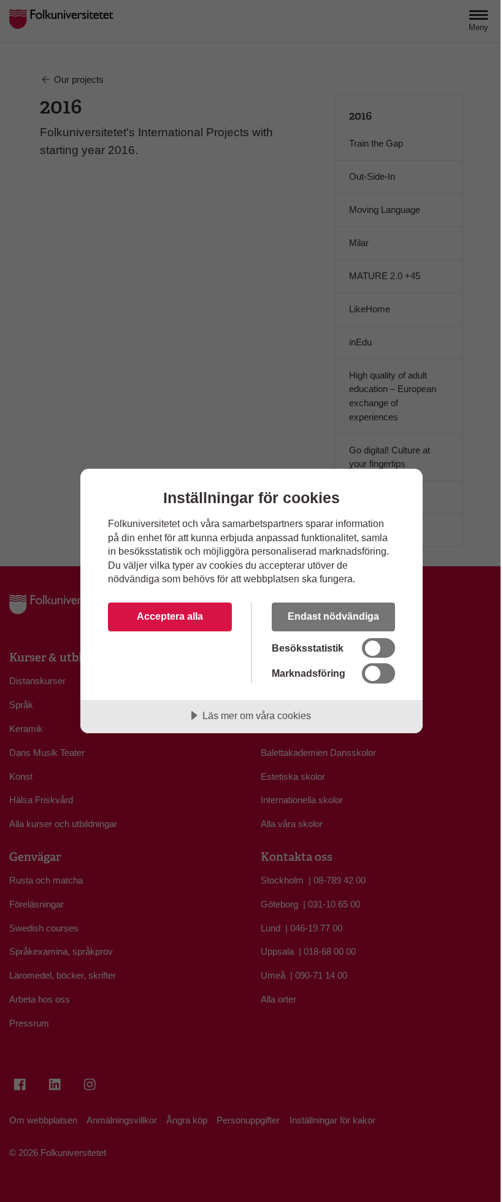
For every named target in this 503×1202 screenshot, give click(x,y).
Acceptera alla (170, 616)
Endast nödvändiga (333, 616)
